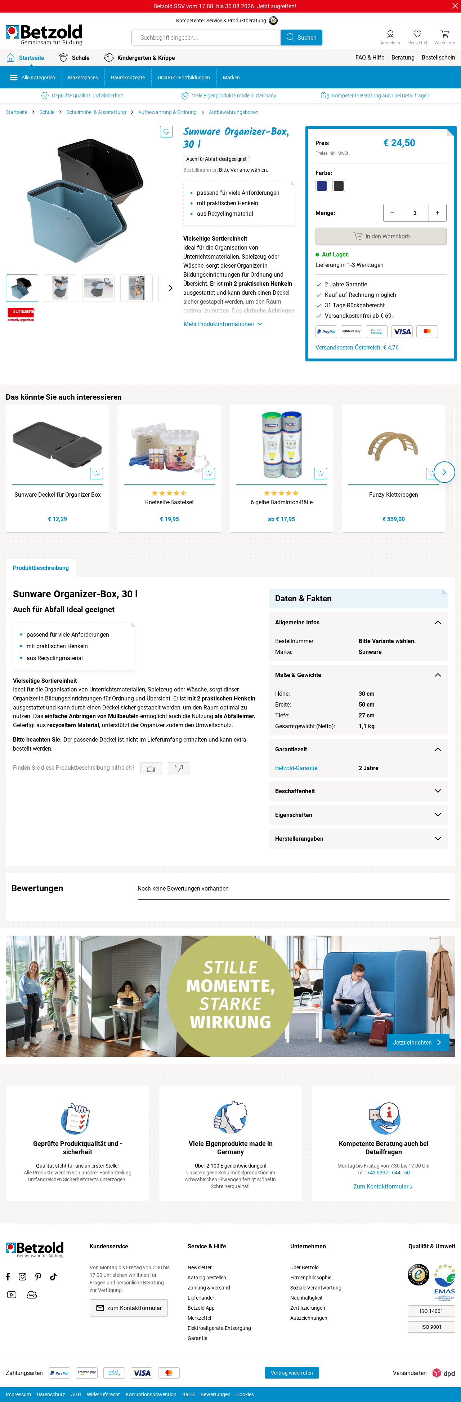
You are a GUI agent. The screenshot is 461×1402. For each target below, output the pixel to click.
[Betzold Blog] (32, 1296)
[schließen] (455, 6)
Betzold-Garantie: (297, 768)
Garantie (197, 1338)
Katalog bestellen (207, 1277)
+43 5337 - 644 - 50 (388, 1172)
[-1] (392, 212)
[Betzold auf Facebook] (8, 1278)
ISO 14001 (431, 1311)
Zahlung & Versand (209, 1288)
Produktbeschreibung (41, 567)
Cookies (245, 1394)
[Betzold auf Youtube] (12, 1296)
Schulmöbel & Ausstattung (96, 112)
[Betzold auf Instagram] (22, 1278)
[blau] (321, 186)
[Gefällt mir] (151, 768)
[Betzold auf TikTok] (53, 1278)
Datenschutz (51, 1394)
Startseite (16, 112)
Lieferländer (201, 1298)
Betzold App (201, 1308)
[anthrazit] (338, 186)
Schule (47, 112)
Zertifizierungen (307, 1308)
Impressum (18, 1394)
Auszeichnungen (308, 1318)
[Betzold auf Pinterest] (38, 1278)
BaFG (188, 1394)
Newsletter (200, 1267)
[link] (417, 36)
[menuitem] (369, 57)
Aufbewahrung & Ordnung (167, 112)
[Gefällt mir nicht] (178, 768)
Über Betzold (304, 1267)
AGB (76, 1394)
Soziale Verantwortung (315, 1288)
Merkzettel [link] (199, 1318)
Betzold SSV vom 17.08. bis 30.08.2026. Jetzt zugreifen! (224, 6)
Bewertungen (215, 1394)
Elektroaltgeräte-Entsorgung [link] (219, 1328)
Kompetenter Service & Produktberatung (221, 20)
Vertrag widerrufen (292, 1373)
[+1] (437, 212)
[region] (230, 721)
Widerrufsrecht (103, 1394)
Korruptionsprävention (151, 1394)
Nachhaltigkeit (306, 1298)
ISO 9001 (431, 1327)
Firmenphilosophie (310, 1277)
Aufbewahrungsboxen (234, 112)
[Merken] (166, 131)
